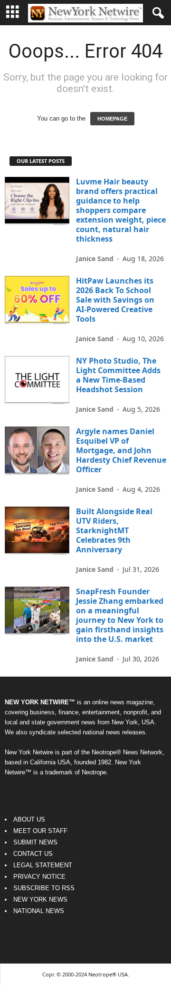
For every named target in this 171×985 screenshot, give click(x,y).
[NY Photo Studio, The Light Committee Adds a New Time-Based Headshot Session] (37, 380)
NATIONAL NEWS (38, 910)
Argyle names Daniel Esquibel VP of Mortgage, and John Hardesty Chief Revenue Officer (121, 450)
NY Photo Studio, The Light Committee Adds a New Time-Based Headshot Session (118, 375)
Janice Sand (95, 258)
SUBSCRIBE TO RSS (44, 888)
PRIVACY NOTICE (39, 876)
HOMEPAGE (112, 119)
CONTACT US (33, 853)
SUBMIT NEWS (35, 842)
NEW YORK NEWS (40, 899)
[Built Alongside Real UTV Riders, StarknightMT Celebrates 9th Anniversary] (37, 531)
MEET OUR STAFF (40, 830)
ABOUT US (29, 819)
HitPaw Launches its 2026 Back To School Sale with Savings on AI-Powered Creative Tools (115, 299)
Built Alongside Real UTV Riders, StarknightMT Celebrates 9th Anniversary (114, 530)
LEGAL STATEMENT (42, 865)
